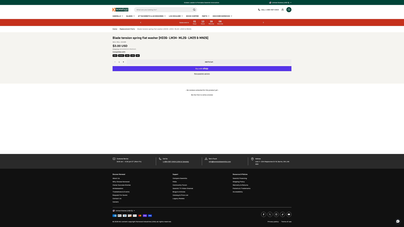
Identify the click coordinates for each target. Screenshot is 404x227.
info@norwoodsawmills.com (220, 161)
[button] (140, 22)
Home (115, 29)
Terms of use (286, 221)
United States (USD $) (280, 2)
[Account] (282, 9)
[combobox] (165, 9)
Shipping (116, 49)
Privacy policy (273, 221)
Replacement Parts (127, 29)
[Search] (194, 9)
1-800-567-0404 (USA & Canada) (176, 161)
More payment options (202, 74)
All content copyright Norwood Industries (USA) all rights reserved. (145, 221)
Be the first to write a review (202, 95)
